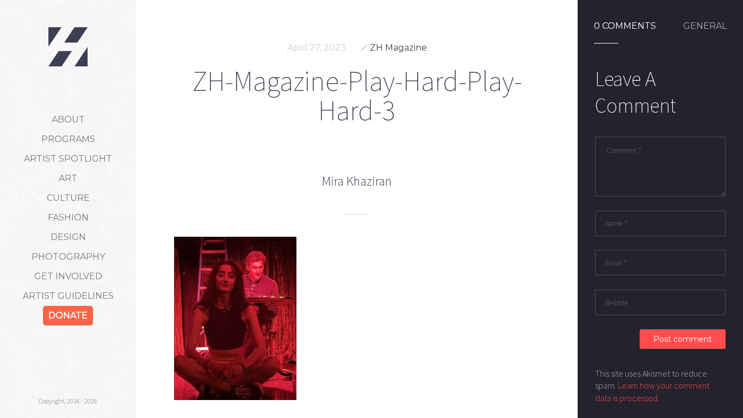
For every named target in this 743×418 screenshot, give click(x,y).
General (705, 26)
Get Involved (68, 276)
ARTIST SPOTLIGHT (68, 158)
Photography (68, 256)
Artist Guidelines (68, 296)
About (68, 119)
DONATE (68, 315)
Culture (68, 198)
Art (68, 178)
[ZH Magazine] (68, 46)
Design (68, 237)
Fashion (68, 217)
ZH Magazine (398, 47)
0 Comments (625, 26)
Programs (68, 139)
